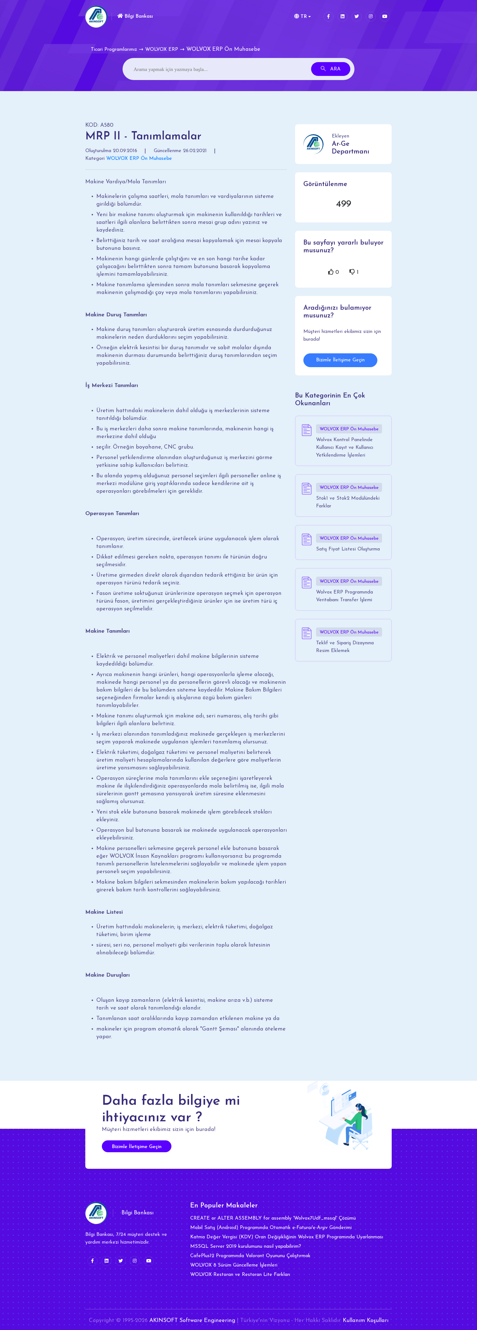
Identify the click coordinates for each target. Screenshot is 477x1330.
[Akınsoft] (96, 17)
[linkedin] (343, 17)
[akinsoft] (96, 1213)
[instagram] (371, 17)
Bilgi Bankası (138, 16)
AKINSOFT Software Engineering (192, 1320)
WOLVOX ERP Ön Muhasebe (139, 158)
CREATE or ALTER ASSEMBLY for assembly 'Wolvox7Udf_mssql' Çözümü (273, 1218)
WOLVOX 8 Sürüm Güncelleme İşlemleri (233, 1265)
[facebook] (328, 17)
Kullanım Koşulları (365, 1320)
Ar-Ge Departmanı (350, 148)
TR (303, 16)
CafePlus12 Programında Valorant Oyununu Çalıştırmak (250, 1256)
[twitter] (357, 17)
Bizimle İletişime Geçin (340, 360)
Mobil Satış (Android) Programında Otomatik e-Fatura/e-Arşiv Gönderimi (271, 1227)
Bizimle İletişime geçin (136, 1146)
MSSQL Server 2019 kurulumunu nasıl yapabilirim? (245, 1246)
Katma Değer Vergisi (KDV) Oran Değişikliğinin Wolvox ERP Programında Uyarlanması (286, 1237)
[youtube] (385, 17)
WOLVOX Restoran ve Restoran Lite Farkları (240, 1274)
